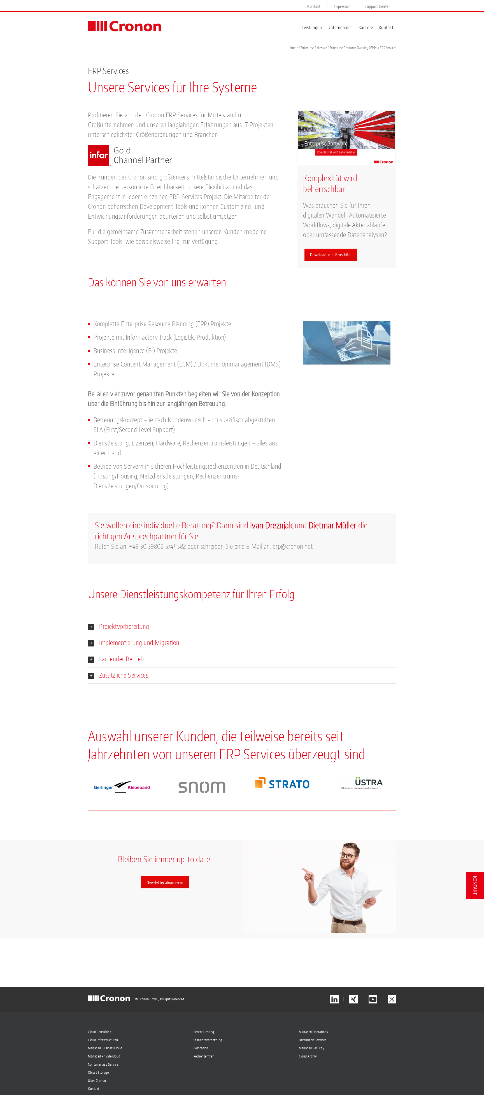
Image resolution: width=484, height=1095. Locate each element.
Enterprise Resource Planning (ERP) (353, 48)
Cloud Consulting (99, 1032)
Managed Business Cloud (105, 1048)
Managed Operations (313, 1032)
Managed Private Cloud (104, 1056)
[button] (242, 627)
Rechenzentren (204, 1056)
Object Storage (98, 1072)
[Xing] (353, 999)
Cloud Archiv (308, 1056)
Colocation (201, 1048)
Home (294, 48)
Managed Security (311, 1048)
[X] (392, 999)
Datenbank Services (312, 1040)
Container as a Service (103, 1064)
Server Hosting (204, 1032)
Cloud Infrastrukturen (103, 1040)
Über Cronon (97, 1080)
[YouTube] (373, 999)
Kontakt (93, 1089)
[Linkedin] (334, 999)
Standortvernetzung (208, 1040)
